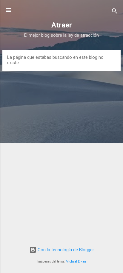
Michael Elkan (76, 261)
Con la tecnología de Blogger (65, 249)
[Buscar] (114, 12)
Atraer (61, 25)
